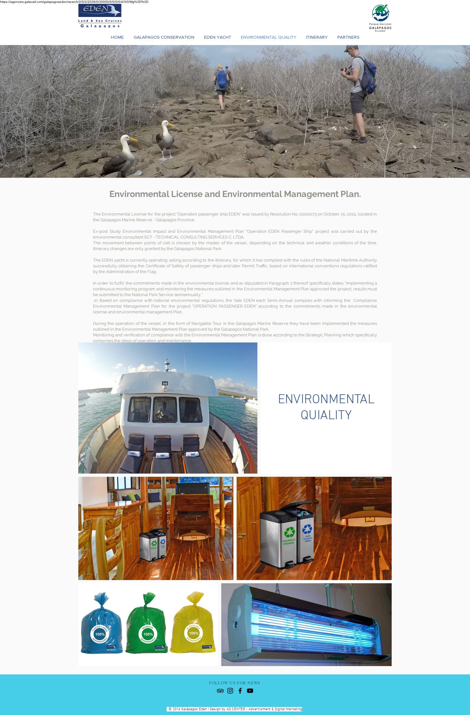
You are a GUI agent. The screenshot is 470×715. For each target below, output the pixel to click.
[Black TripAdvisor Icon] (220, 691)
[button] (317, 37)
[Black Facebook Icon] (240, 691)
